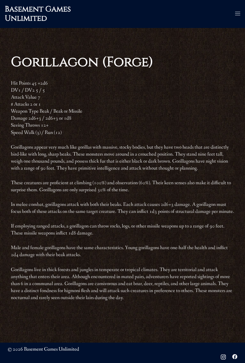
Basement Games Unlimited (38, 14)
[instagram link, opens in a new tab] (223, 356)
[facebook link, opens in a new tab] (234, 356)
